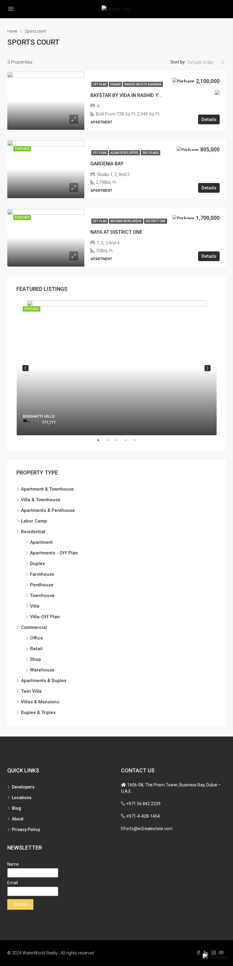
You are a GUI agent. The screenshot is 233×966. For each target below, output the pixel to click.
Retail (36, 648)
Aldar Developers (124, 152)
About (17, 818)
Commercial (34, 627)
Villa (34, 606)
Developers (23, 787)
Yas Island (150, 152)
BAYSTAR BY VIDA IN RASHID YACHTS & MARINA (144, 95)
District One (156, 221)
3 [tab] (119, 440)
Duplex (37, 563)
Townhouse (42, 595)
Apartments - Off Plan (54, 553)
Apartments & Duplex (43, 680)
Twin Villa (31, 691)
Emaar (115, 84)
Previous (25, 368)
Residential (33, 531)
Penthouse (41, 585)
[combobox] (205, 62)
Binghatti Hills (39, 416)
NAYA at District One (116, 232)
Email (12, 882)
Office (36, 638)
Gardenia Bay (106, 164)
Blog (16, 808)
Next (207, 368)
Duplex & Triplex (38, 712)
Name (13, 864)
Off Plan (99, 84)
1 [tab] (101, 440)
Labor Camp (34, 521)
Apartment (41, 542)
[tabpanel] (117, 367)
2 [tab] (110, 440)
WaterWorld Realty (40, 952)
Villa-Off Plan (45, 616)
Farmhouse (42, 574)
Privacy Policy (26, 829)
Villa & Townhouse (40, 499)
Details (208, 119)
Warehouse (42, 670)
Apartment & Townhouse (47, 489)
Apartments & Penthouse (48, 510)
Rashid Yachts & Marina (142, 84)
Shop (35, 659)
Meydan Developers (126, 221)
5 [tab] (138, 440)
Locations (22, 797)
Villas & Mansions (40, 702)
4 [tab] (129, 440)
